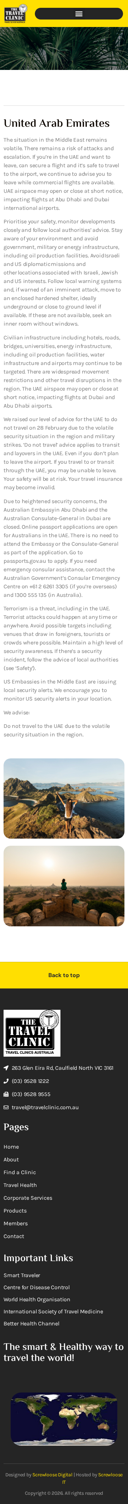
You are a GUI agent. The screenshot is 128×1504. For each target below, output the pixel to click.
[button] (79, 14)
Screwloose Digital (52, 1475)
